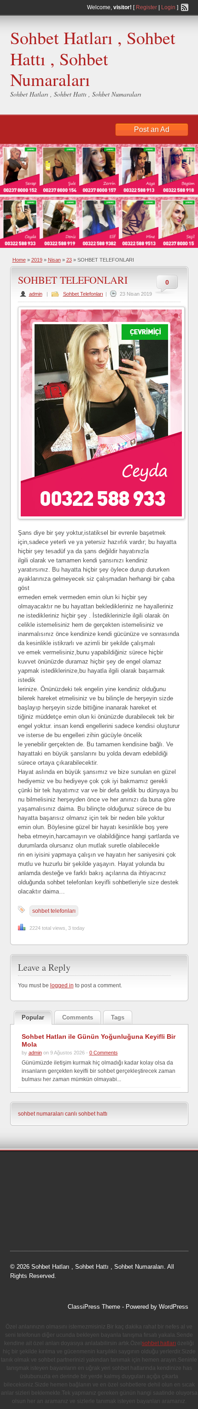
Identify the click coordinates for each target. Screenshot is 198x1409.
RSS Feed (184, 7)
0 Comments (103, 1052)
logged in (62, 985)
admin (35, 294)
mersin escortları (77, 1226)
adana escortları (81, 1168)
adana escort (36, 1168)
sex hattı (78, 1215)
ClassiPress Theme (94, 1306)
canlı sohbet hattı (86, 1114)
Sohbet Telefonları (83, 294)
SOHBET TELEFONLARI (73, 279)
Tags (117, 1017)
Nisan (54, 260)
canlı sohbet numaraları (85, 1203)
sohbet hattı (54, 1191)
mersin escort (124, 1226)
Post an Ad (151, 129)
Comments (77, 1017)
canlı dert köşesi (40, 1215)
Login (168, 7)
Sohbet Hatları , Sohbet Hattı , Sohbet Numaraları (92, 58)
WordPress (173, 1306)
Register (146, 7)
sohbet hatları (57, 1238)
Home (19, 260)
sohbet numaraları (41, 1114)
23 (69, 260)
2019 (36, 260)
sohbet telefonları (54, 911)
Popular (33, 1017)
